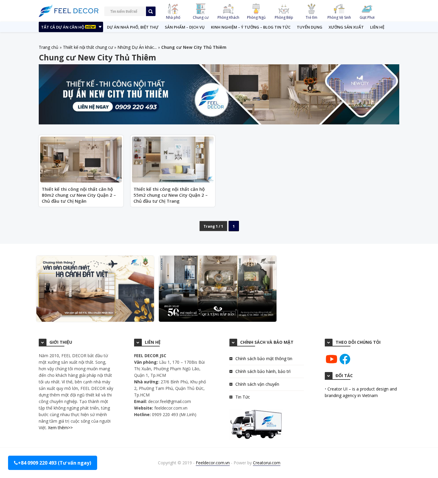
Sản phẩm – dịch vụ (185, 27)
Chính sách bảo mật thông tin (263, 358)
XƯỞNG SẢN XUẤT (346, 27)
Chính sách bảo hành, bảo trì (263, 371)
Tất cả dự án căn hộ (63, 27)
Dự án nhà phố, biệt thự (133, 27)
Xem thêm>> (60, 427)
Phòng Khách (228, 17)
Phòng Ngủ (256, 17)
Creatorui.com (266, 462)
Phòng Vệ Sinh (339, 17)
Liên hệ (377, 27)
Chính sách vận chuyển (257, 384)
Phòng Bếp (284, 17)
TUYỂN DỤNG (309, 27)
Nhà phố (173, 17)
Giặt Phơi (367, 17)
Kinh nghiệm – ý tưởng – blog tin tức (251, 27)
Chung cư (201, 17)
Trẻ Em (311, 17)
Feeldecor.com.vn (213, 462)
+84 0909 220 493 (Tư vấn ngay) (54, 463)
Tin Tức (242, 397)
